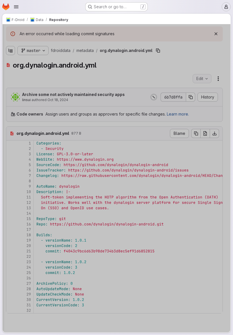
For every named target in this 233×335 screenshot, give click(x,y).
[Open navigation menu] (16, 6)
